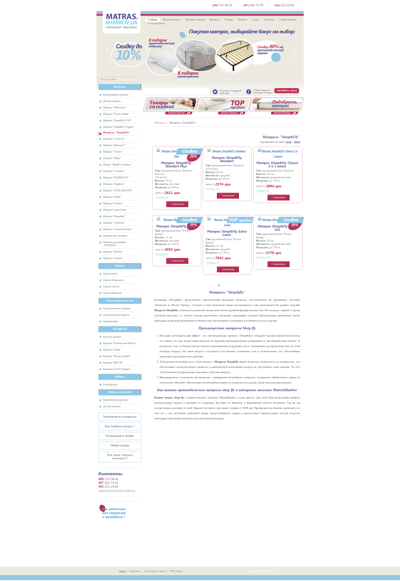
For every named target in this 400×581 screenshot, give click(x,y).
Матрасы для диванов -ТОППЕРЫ (114, 244)
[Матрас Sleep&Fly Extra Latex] (227, 232)
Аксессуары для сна (120, 300)
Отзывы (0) (262, 190)
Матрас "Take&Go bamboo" (117, 164)
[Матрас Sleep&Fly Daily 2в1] (278, 227)
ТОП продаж (175, 571)
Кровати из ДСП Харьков (116, 369)
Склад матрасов (156, 23)
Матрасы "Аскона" (113, 258)
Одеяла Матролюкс (113, 280)
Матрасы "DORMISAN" (116, 177)
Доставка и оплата (195, 19)
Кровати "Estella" (112, 349)
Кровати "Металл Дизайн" (117, 356)
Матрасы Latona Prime (114, 209)
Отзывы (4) (212, 262)
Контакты (215, 19)
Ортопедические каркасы (116, 314)
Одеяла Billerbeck (112, 293)
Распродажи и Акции (120, 435)
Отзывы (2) (212, 188)
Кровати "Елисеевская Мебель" (119, 343)
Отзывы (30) (263, 257)
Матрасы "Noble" (112, 196)
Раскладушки (110, 384)
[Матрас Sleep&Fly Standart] (227, 151)
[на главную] (121, 21)
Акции (255, 19)
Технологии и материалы (119, 416)
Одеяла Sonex (110, 273)
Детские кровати (111, 406)
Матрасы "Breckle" (113, 251)
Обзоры (229, 19)
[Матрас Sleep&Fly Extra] (176, 226)
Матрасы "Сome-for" (114, 138)
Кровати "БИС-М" (113, 362)
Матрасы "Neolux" (112, 151)
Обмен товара (119, 445)
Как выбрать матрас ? (120, 426)
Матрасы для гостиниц (115, 235)
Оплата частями (287, 19)
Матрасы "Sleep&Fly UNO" (117, 120)
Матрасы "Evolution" (114, 171)
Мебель (120, 376)
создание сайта (252, 571)
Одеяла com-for (111, 286)
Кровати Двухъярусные (115, 399)
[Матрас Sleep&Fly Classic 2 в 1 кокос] (278, 153)
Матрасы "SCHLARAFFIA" (118, 190)
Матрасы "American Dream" (117, 229)
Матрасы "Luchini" (113, 203)
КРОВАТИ (120, 329)
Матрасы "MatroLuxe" (114, 107)
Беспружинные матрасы (115, 94)
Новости (242, 19)
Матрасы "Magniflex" (114, 216)
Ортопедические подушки (116, 308)
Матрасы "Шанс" (112, 158)
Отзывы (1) (161, 197)
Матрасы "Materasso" (114, 145)
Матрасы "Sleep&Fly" (182, 122)
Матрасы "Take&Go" (114, 184)
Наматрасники (110, 321)
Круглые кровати (112, 336)
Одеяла (120, 265)
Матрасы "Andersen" (114, 222)
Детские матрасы (112, 101)
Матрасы (120, 86)
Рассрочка (269, 19)
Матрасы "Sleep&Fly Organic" (118, 126)
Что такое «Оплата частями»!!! (119, 456)
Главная (153, 19)
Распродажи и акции (154, 571)
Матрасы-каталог (171, 19)
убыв (297, 141)
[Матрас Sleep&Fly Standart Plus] (176, 164)
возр (288, 141)
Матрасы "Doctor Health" (116, 114)
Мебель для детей (120, 392)
